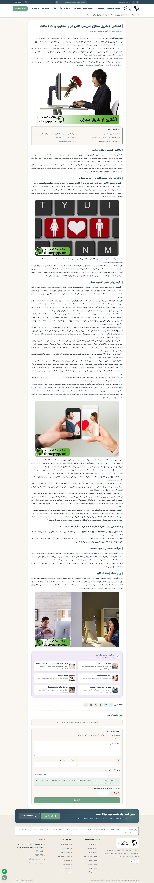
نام (118, 760)
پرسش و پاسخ (65, 8)
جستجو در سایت (65, 852)
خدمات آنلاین (88, 8)
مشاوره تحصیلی (92, 848)
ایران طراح (18, 880)
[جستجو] (57, 2)
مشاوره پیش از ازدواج (90, 856)
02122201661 (38, 851)
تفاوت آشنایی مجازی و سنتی (109, 134)
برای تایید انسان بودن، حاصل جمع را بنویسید (105, 788)
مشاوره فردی (93, 844)
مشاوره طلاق (93, 852)
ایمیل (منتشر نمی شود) (112, 770)
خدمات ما (100, 8)
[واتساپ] (133, 2)
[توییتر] (96, 705)
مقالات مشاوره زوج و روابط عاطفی (119, 15)
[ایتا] (101, 705)
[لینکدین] (91, 705)
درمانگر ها (35, 8)
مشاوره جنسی (93, 860)
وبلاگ (55, 8)
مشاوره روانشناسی (113, 8)
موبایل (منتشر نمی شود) (68, 760)
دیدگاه (117, 739)
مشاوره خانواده (92, 864)
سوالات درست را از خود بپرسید (64, 138)
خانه (137, 15)
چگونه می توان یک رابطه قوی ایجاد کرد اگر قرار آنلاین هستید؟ (54, 134)
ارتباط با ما (45, 8)
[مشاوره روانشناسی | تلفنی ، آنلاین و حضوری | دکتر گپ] (131, 8)
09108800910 (38, 855)
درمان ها (77, 8)
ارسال (76, 800)
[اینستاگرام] (137, 2)
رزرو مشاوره (48, 816)
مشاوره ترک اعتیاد (91, 872)
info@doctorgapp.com (35, 859)
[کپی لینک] (85, 705)
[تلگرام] (111, 705)
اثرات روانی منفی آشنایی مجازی (108, 141)
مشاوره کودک (93, 868)
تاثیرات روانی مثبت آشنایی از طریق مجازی (105, 138)
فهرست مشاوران (65, 844)
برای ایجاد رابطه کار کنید (66, 141)
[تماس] (4, 877)
